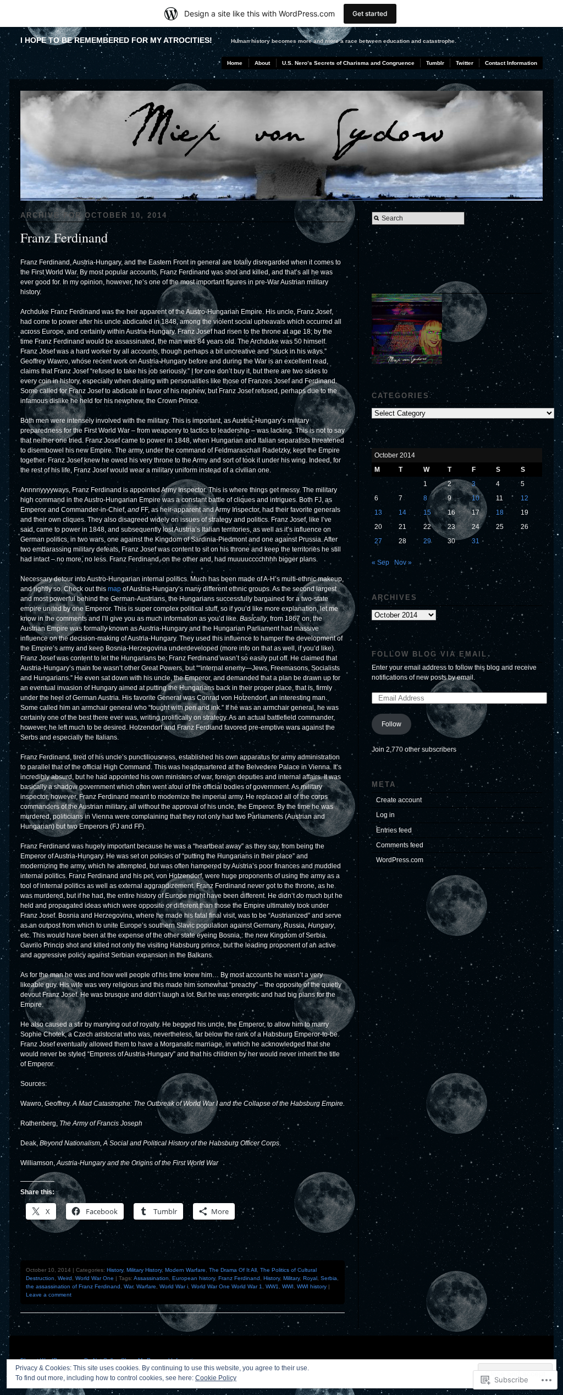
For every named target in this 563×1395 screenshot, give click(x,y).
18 (500, 512)
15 (427, 512)
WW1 (272, 1286)
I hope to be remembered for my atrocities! (116, 40)
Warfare (146, 1286)
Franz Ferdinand (64, 237)
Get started (370, 13)
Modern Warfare (185, 1270)
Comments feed (399, 845)
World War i (173, 1286)
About (262, 63)
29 (427, 541)
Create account (399, 800)
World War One (94, 1278)
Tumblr (435, 63)
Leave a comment (48, 1295)
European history (193, 1278)
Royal (310, 1278)
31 (475, 541)
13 (378, 512)
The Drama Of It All (233, 1270)
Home (234, 63)
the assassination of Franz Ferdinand (73, 1286)
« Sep (380, 562)
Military (291, 1278)
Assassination (151, 1278)
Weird (65, 1278)
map (114, 589)
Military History (144, 1270)
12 (524, 498)
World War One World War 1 (226, 1286)
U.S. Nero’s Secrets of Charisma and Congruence (348, 63)
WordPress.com (399, 860)
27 (378, 541)
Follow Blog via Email (429, 654)
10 (475, 498)
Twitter (464, 63)
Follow (391, 724)
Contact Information (511, 63)
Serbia (329, 1278)
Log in (385, 815)
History (115, 1270)
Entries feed (394, 830)
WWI (288, 1286)
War (128, 1286)
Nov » (403, 562)
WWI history (312, 1286)
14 (402, 512)
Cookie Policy (215, 1378)
